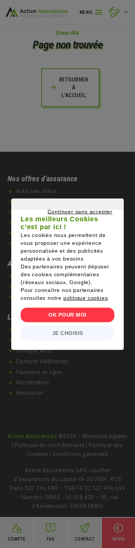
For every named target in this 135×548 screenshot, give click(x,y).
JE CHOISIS (67, 333)
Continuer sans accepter (63, 220)
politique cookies (85, 298)
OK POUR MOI (67, 315)
